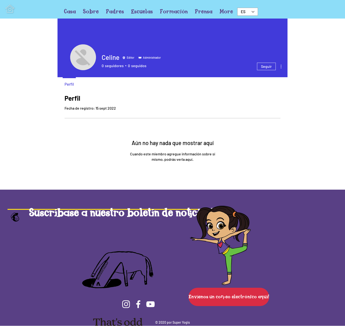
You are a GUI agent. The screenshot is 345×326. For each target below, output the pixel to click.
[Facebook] (138, 304)
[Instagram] (126, 304)
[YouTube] (150, 304)
